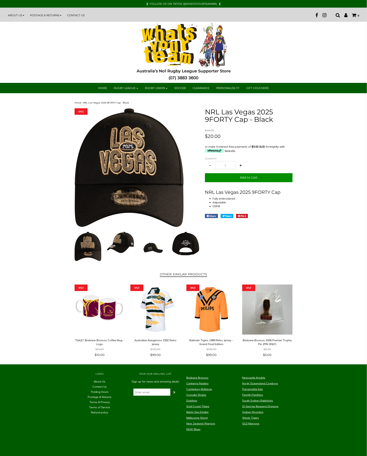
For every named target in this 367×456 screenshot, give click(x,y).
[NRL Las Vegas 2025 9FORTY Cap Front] (88, 246)
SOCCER (180, 88)
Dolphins (191, 400)
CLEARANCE (201, 88)
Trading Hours (100, 392)
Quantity (211, 158)
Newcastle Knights (253, 377)
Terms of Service (99, 407)
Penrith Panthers (252, 395)
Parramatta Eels (252, 389)
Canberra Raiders (197, 383)
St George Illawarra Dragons (260, 406)
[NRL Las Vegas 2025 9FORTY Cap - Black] (185, 243)
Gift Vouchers (257, 88)
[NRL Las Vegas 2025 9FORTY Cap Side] (120, 242)
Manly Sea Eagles (197, 412)
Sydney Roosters (252, 412)
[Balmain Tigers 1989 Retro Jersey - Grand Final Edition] (211, 310)
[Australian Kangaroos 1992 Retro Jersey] (155, 310)
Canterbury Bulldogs (199, 389)
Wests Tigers (250, 418)
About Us (99, 381)
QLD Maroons (250, 423)
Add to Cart (248, 177)
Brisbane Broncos (197, 377)
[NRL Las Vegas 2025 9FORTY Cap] (153, 245)
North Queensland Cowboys (260, 383)
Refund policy (99, 412)
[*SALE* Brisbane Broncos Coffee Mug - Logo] (100, 310)
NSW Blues (193, 429)
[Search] (336, 15)
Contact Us (76, 15)
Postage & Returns (99, 397)
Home (102, 88)
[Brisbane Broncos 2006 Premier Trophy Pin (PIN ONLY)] (267, 310)
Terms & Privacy (99, 402)
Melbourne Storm (197, 418)
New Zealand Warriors (200, 423)
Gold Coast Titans (197, 406)
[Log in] (344, 15)
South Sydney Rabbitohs (257, 400)
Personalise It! (227, 88)
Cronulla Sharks (196, 395)
